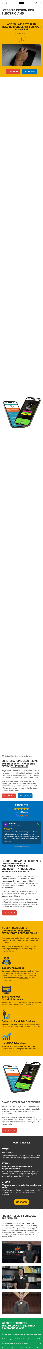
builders (8, 980)
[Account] (36, 3)
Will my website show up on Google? (16, 1343)
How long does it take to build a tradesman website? (22, 1339)
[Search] (6, 3)
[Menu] (2, 3)
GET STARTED (13, 71)
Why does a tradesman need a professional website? (22, 1334)
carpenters (24, 978)
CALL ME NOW (29, 71)
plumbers (23, 976)
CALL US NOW (25, 796)
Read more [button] (7, 841)
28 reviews (25, 812)
